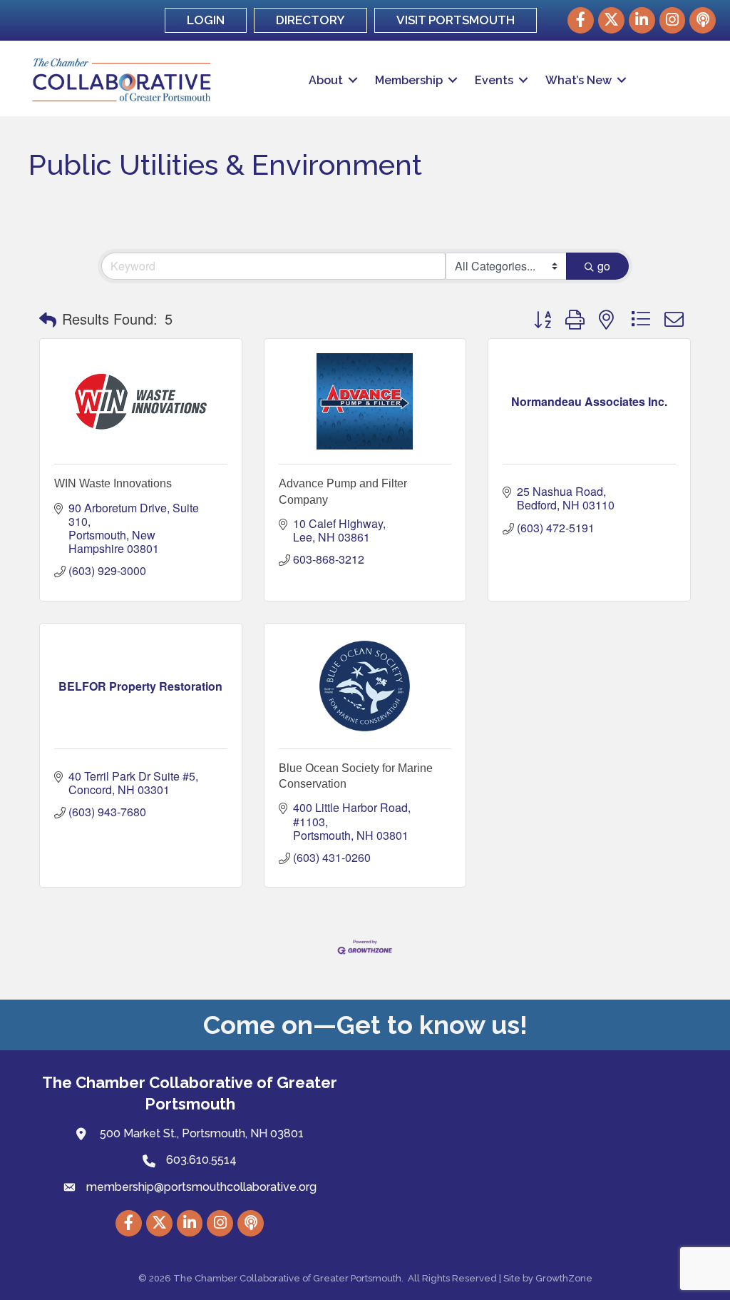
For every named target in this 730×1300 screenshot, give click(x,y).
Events (494, 80)
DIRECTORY (310, 20)
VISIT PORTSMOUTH (455, 20)
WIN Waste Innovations (113, 483)
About (326, 80)
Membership (409, 80)
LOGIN (206, 20)
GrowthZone (563, 1278)
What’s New (578, 80)
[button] (47, 319)
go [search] (603, 266)
